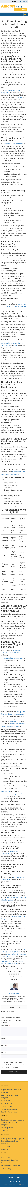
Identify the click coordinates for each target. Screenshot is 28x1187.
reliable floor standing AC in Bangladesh (11, 651)
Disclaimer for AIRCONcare (11, 1166)
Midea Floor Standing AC (13, 658)
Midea (19, 97)
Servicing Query (7, 1128)
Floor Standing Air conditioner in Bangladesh (13, 473)
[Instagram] (17, 1007)
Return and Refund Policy (10, 1160)
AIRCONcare (14, 721)
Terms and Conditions (8, 1163)
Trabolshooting (6, 1103)
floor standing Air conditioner (13, 144)
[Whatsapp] (19, 1007)
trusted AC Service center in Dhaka (13, 962)
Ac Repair (4, 1092)
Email (4, 1045)
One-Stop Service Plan (9, 1112)
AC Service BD (6, 1100)
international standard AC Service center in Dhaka (13, 725)
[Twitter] (15, 1007)
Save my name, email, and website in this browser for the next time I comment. (14, 1065)
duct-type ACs (8, 306)
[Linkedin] (11, 1007)
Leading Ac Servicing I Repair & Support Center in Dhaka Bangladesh (12, 1122)
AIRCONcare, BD (7, 961)
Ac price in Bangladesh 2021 (11, 1089)
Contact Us (5, 1130)
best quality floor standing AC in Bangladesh (13, 713)
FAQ (18, 1177)
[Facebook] (8, 1007)
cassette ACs (21, 304)
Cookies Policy (6, 1168)
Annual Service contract (9, 1109)
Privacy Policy (6, 1157)
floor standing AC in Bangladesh (13, 950)
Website (4, 1053)
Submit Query (20, 9)
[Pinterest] (13, 1007)
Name (4, 1038)
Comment (5, 1026)
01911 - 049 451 (22, 2)
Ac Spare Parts (6, 1106)
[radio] (10, 974)
